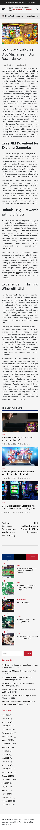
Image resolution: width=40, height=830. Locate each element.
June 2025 (6, 754)
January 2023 (7, 801)
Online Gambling (21, 599)
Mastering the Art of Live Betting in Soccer (26, 620)
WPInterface (6, 824)
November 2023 (8, 772)
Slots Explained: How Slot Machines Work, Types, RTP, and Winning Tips (18, 507)
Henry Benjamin (21, 65)
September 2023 (8, 780)
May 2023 (5, 787)
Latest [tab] (32, 556)
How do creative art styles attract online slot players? (17, 438)
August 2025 (6, 747)
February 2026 (7, 726)
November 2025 (8, 737)
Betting (19, 616)
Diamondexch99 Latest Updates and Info (17, 671)
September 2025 (8, 744)
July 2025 (5, 751)
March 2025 (6, 765)
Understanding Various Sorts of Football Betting (27, 637)
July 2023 (5, 783)
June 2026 (6, 715)
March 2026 (6, 722)
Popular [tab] (8, 556)
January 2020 (7, 805)
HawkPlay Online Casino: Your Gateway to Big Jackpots (26, 588)
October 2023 (7, 776)
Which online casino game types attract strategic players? (26, 571)
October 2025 (7, 740)
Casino (18, 565)
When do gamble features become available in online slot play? (18, 472)
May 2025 (5, 758)
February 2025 (7, 769)
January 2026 (7, 729)
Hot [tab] (20, 556)
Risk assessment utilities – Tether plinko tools (19, 696)
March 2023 (6, 794)
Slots (3, 46)
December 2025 (7, 733)
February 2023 (7, 797)
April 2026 (5, 719)
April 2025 (5, 762)
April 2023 (5, 790)
